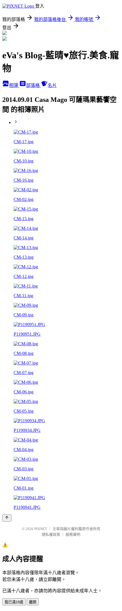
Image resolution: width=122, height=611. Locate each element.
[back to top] (6, 518)
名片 (52, 85)
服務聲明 (73, 534)
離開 (32, 602)
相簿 (14, 85)
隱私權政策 (51, 534)
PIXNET (40, 529)
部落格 (33, 85)
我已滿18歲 (14, 602)
